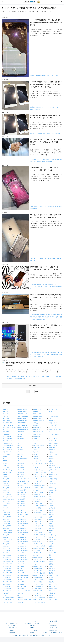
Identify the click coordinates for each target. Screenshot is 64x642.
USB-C (35, 443)
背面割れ (34, 208)
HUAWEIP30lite (22, 425)
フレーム (35, 593)
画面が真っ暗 (52, 539)
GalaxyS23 (6, 528)
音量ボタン (52, 597)
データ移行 (36, 541)
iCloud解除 (21, 438)
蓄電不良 (51, 564)
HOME (11, 621)
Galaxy (5, 476)
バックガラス (37, 555)
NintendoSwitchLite (38, 420)
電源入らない (52, 591)
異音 (50, 555)
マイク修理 (52, 420)
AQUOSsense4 (7, 443)
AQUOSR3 (6, 432)
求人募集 (32, 632)
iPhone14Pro (22, 539)
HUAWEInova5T (23, 411)
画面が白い (52, 537)
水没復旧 (51, 521)
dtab (4, 465)
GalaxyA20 (6, 479)
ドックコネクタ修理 (39, 546)
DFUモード (6, 463)
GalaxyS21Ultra (7, 526)
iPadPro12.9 (21, 485)
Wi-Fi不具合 (36, 447)
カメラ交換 (36, 494)
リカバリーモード (54, 427)
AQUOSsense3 (7, 440)
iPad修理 (32, 284)
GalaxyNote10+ (7, 496)
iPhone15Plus (22, 546)
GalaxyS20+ (6, 512)
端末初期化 (52, 559)
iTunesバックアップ (24, 591)
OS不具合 (36, 423)
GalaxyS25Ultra (7, 532)
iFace (19, 440)
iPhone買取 (26, 376)
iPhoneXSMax (22, 586)
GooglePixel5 (7, 575)
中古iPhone (52, 447)
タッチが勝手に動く (39, 526)
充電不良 (51, 463)
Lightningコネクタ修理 (24, 599)
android (38, 75)
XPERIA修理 (33, 206)
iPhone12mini (22, 519)
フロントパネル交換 (39, 602)
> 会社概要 (11, 630)
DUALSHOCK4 (7, 472)
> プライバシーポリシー (32, 630)
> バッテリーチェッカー (32, 621)
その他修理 (50, 284)
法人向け (34, 161)
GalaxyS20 (6, 510)
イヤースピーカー (38, 474)
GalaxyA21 (6, 481)
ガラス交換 (36, 499)
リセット (51, 432)
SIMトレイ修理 (37, 434)
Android (5, 411)
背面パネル (52, 561)
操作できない (52, 512)
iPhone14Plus (22, 537)
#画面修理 (33, 75)
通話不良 (51, 577)
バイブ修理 (36, 550)
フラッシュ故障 (37, 591)
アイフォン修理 (35, 317)
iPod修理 (44, 284)
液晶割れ (51, 528)
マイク (50, 418)
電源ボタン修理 (53, 588)
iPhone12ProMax (23, 523)
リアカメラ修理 (53, 425)
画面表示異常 (52, 552)
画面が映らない (53, 535)
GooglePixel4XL (7, 573)
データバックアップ (39, 537)
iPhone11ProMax (23, 514)
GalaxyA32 (6, 488)
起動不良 (51, 573)
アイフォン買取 (44, 317)
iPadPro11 (21, 476)
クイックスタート (38, 503)
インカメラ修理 (37, 481)
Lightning (20, 597)
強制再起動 (52, 508)
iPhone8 (20, 570)
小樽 (57, 75)
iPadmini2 (21, 463)
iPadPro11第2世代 (23, 479)
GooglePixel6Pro (8, 582)
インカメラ (36, 479)
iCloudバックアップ (24, 436)
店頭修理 (51, 505)
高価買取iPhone (40, 319)
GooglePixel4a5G (8, 570)
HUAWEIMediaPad (8, 599)
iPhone (20, 508)
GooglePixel (6, 552)
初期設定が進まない (54, 490)
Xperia (35, 449)
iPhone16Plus (22, 555)
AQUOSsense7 (7, 449)
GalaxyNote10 (7, 494)
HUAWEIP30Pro (23, 427)
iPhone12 (21, 517)
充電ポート (52, 461)
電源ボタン (52, 586)
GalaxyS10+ (6, 508)
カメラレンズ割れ (38, 492)
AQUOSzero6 (7, 454)
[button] (59, 365)
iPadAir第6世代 (22, 458)
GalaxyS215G (7, 523)
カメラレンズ (37, 490)
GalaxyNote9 (6, 503)
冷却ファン (52, 481)
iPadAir (20, 447)
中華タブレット (53, 454)
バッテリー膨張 (37, 577)
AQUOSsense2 (7, 438)
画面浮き (51, 548)
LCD (19, 595)
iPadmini (20, 461)
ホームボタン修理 (54, 416)
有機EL (51, 517)
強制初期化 (52, 510)
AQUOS (5, 429)
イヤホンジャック (38, 470)
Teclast (35, 438)
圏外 (50, 494)
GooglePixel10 (7, 555)
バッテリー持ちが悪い (39, 573)
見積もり (51, 566)
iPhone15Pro (22, 548)
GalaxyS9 (6, 544)
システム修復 (37, 512)
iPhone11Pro (22, 512)
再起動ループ (52, 476)
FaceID (5, 474)
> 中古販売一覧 (52, 625)
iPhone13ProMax (23, 532)
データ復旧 (36, 539)
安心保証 (51, 501)
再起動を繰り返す (54, 474)
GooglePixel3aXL (8, 561)
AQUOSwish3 (7, 452)
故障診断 (51, 514)
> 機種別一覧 (32, 625)
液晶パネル (52, 523)
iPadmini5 (21, 470)
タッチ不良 (36, 530)
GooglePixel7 (7, 584)
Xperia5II (35, 454)
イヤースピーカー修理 (39, 476)
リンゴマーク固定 (54, 438)
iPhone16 (21, 552)
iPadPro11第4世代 (23, 483)
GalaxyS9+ (6, 546)
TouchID (35, 440)
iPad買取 (37, 314)
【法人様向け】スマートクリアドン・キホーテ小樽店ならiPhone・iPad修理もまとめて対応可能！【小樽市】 (46, 142)
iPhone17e (21, 564)
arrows (5, 456)
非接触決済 (52, 593)
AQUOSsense (7, 436)
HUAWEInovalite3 (23, 416)
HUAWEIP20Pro (23, 423)
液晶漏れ (51, 530)
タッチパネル (37, 528)
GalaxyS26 (6, 535)
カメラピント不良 (38, 488)
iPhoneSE (21, 573)
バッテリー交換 (50, 159)
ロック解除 (51, 286)
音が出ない (52, 595)
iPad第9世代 (21, 505)
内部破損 (51, 472)
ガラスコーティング (39, 496)
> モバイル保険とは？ (11, 627)
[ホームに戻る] (32, 617)
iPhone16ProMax (23, 559)
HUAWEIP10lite (22, 418)
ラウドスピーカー (54, 423)
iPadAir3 (20, 452)
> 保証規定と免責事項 (52, 630)
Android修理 (39, 107)
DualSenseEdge (7, 470)
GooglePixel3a (7, 559)
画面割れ (51, 546)
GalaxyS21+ (6, 521)
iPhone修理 (33, 159)
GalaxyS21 (6, 519)
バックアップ (37, 552)
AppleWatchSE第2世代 (9, 427)
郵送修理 (51, 582)
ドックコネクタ (37, 544)
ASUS (5, 458)
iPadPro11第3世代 (23, 481)
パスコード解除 (37, 582)
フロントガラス (37, 599)
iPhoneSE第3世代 (23, 577)
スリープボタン (37, 521)
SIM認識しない (37, 436)
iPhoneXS (21, 584)
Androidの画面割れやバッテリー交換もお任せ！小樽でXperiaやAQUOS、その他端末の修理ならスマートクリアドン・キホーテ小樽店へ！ (46, 84)
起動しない (52, 570)
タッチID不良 (37, 523)
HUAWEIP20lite (22, 420)
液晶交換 (51, 526)
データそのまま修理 (39, 535)
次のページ (32, 385)
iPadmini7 (21, 474)
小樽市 (57, 206)
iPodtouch (21, 588)
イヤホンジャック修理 (39, 472)
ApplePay (6, 418)
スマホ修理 (43, 75)
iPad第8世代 (21, 503)
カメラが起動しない (39, 485)
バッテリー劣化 (37, 570)
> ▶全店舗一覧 (52, 627)
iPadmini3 (21, 465)
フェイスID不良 (37, 588)
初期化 (50, 485)
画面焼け (51, 550)
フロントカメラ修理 (39, 597)
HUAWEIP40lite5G (23, 429)
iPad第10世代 (22, 490)
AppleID (5, 416)
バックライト (37, 559)
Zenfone (35, 458)
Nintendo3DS (37, 414)
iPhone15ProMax (23, 550)
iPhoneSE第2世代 (23, 575)
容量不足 (51, 503)
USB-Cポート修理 (38, 445)
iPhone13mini (22, 528)
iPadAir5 (20, 456)
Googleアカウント (8, 591)
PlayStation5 (37, 427)
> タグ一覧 (52, 623)
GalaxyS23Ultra (7, 530)
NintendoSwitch (37, 418)
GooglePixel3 (7, 557)
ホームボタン (52, 414)
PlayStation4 (37, 425)
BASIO (5, 461)
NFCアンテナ (22, 602)
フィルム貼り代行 (38, 586)
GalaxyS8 (6, 541)
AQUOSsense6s (7, 447)
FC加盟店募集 (11, 632)
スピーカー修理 (37, 517)
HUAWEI (5, 595)
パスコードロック (42, 286)
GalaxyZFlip (6, 548)
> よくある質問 (52, 621)
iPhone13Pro (22, 530)
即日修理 (54, 133)
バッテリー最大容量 (39, 575)
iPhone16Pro (22, 557)
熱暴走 (50, 532)
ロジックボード (53, 445)
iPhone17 (21, 561)
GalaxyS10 (6, 505)
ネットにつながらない (39, 548)
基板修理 (51, 499)
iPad (19, 445)
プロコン (51, 411)
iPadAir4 (20, 454)
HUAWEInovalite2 (23, 414)
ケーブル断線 (37, 508)
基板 (50, 496)
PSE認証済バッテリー (39, 432)
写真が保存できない (54, 479)
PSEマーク (36, 429)
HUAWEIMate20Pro (8, 597)
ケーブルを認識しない (39, 505)
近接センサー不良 (54, 575)
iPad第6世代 (21, 499)
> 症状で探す (11, 625)
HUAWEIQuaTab (23, 432)
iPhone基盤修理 (52, 314)
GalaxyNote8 (6, 501)
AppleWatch (6, 420)
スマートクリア (51, 75)
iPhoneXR (21, 582)
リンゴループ (52, 440)
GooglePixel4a (7, 568)
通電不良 (51, 579)
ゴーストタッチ (37, 510)
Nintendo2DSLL (37, 411)
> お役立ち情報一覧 (11, 623)
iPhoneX (20, 579)
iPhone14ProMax (23, 541)
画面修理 (51, 544)
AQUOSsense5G (8, 445)
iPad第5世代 (21, 496)
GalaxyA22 (6, 483)
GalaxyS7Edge (7, 539)
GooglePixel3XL (7, 564)
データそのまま (37, 532)
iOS (19, 443)
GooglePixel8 (7, 588)
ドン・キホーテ (56, 107)
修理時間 (51, 458)
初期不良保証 (52, 483)
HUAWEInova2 (7, 602)
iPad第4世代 (21, 494)
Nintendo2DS (37, 409)
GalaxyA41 (6, 490)
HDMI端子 (6, 593)
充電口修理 (52, 465)
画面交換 (51, 541)
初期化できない (53, 488)
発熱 (50, 557)
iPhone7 (20, 568)
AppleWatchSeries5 (8, 425)
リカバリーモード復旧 (55, 429)
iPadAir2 (20, 449)
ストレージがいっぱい (39, 514)
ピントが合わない (38, 584)
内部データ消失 (53, 470)
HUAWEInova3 (22, 409)
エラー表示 (36, 483)
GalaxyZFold (6, 550)
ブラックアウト (53, 409)
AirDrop (5, 409)
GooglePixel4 (7, 566)
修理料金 (51, 456)
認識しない (52, 568)
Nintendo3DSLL (37, 416)
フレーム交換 (37, 595)
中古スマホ (52, 449)
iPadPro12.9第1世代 (24, 488)
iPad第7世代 (21, 501)
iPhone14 (21, 535)
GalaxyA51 (6, 492)
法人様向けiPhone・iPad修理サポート (52, 632)
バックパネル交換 (38, 557)
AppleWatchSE (7, 423)
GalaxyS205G (7, 514)
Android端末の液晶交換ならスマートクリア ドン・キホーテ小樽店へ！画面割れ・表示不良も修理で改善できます (46, 22)
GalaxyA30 (6, 485)
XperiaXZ (36, 456)
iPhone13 (21, 526)
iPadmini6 (21, 472)
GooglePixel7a (7, 586)
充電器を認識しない (54, 467)
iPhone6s (21, 566)
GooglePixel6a (7, 579)
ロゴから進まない (54, 443)
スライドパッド (37, 519)
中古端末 (51, 452)
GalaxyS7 (6, 537)
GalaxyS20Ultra (7, 517)
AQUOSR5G (6, 434)
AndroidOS (6, 414)
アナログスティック (39, 467)
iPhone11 (21, 510)
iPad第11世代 (22, 492)
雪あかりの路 (12, 378)
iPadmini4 (21, 467)
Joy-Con (20, 593)
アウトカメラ (37, 461)
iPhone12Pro (22, 521)
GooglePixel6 (7, 577)
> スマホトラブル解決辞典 (32, 623)
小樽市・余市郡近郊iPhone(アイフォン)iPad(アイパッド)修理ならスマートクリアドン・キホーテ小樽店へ (45, 297)
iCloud (20, 434)
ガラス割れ (36, 501)
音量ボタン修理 (53, 599)
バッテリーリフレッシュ (40, 566)
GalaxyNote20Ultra (8, 499)
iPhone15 (21, 544)
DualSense (6, 467)
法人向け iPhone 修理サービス (45, 161)
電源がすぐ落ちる (54, 584)
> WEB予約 (32, 627)
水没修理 (51, 519)
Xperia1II (35, 452)
